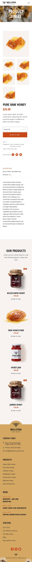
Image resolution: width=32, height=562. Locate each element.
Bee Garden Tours (9, 540)
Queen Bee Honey (9, 464)
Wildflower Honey (9, 474)
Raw (15, 149)
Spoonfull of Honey (15, 146)
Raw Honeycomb (9, 484)
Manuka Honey (8, 481)
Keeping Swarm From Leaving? (14, 514)
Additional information (12, 171)
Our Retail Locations (10, 531)
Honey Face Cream (9, 477)
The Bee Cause (8, 534)
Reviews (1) (7, 175)
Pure (12, 149)
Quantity (7, 129)
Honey (8, 149)
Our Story (6, 527)
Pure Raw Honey (8, 467)
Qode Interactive (13, 558)
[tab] (7, 169)
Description (7, 168)
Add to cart (16, 135)
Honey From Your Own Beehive (14, 508)
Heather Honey (8, 471)
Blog (4, 537)
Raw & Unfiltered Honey (17, 144)
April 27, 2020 (7, 496)
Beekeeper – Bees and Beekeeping (10, 500)
